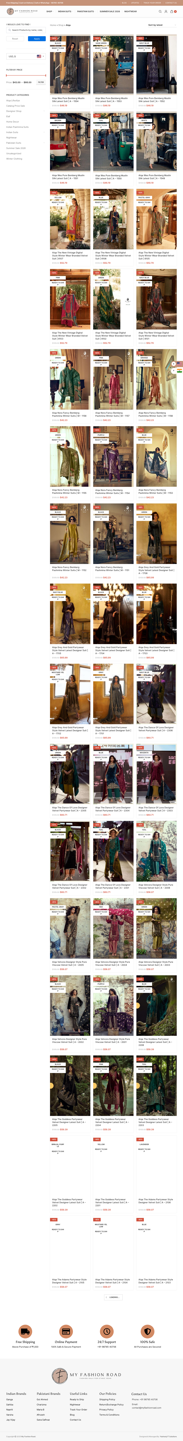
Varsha (9, 1414)
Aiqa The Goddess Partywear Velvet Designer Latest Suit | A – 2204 (112, 1122)
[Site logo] (22, 11)
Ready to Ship (77, 1399)
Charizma (41, 1404)
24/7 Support (107, 1342)
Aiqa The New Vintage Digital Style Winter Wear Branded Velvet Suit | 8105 (156, 255)
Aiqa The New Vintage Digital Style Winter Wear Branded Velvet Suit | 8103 (70, 335)
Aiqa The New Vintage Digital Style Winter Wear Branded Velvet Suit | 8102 (113, 335)
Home (53, 25)
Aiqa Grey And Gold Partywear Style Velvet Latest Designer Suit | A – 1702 (70, 730)
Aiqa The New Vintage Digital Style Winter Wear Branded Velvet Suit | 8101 (156, 335)
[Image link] (86, 1375)
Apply (37, 38)
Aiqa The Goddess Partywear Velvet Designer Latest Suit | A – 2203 (155, 1122)
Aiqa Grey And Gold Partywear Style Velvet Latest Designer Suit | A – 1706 (156, 570)
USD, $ (12, 56)
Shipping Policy (107, 1399)
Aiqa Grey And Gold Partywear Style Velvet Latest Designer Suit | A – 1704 (113, 650)
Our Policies (107, 1394)
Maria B (40, 1409)
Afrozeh (41, 1414)
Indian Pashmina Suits (17, 127)
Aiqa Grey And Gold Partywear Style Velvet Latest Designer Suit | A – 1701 (113, 730)
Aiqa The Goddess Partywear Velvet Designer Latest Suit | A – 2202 (69, 1202)
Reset (15, 38)
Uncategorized (13, 153)
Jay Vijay (10, 1419)
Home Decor (12, 121)
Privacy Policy (106, 1409)
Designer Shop (13, 111)
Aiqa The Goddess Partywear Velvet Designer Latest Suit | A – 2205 (69, 1122)
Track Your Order (78, 1409)
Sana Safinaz (43, 1419)
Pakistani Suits (13, 142)
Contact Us (75, 1419)
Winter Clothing (14, 158)
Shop (61, 25)
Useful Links (78, 1394)
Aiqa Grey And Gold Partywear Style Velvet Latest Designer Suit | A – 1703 (156, 650)
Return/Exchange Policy (111, 1404)
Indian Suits (12, 132)
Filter (41, 82)
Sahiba (9, 1404)
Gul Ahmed (42, 1399)
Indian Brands (16, 1394)
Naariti (9, 1409)
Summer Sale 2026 (16, 148)
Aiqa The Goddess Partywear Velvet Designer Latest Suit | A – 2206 (155, 1042)
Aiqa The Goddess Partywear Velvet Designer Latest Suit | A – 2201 (112, 1202)
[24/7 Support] (107, 1331)
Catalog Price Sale (15, 105)
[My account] (166, 11)
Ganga (9, 1399)
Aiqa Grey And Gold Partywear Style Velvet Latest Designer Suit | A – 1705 (70, 650)
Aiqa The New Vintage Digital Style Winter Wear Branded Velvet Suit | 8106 (113, 255)
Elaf (8, 116)
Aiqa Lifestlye (13, 100)
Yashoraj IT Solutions (168, 1436)
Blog (72, 1414)
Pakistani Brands (48, 1394)
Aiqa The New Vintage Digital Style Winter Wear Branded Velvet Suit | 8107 (70, 255)
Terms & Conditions (109, 1414)
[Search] (160, 11)
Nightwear (11, 137)
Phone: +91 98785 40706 (145, 1399)
